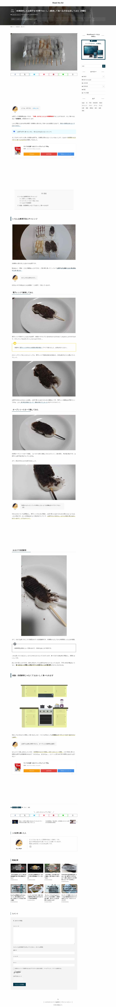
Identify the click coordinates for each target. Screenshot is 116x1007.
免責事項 (57, 1002)
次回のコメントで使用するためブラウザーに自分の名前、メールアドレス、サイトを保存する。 (38, 968)
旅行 (96, 108)
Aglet (83, 102)
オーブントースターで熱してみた (30, 200)
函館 (87, 108)
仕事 (83, 108)
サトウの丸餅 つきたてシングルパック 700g (36, 146)
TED (90, 102)
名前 (15, 950)
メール (15, 956)
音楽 (83, 110)
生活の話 (14, 14)
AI (86, 102)
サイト (14, 962)
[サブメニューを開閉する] (104, 76)
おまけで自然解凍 (26, 203)
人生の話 (85, 83)
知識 (29, 807)
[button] (15, 74)
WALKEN (95, 102)
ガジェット (84, 105)
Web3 (84, 76)
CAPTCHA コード (17, 976)
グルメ (25, 807)
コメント (16, 926)
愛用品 (91, 108)
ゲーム (95, 105)
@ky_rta (35, 108)
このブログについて (49, 1002)
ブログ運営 (86, 92)
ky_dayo (19, 848)
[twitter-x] (30, 847)
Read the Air (58, 3)
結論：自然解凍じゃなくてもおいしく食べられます (34, 205)
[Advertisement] (44, 89)
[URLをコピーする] (72, 74)
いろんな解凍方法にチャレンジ (28, 196)
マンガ (100, 105)
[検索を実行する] (103, 66)
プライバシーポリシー (66, 1002)
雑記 (84, 89)
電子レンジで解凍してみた (29, 198)
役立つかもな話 (87, 79)
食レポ (19, 14)
